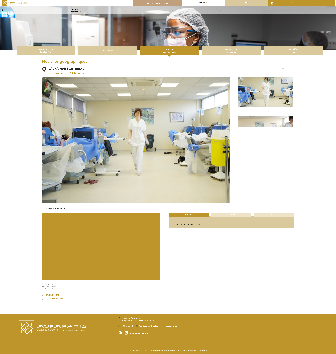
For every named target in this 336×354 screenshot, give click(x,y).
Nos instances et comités (231, 50)
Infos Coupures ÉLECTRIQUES (157, 3)
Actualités (312, 10)
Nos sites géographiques (169, 50)
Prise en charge (122, 10)
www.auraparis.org (139, 333)
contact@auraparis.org (56, 298)
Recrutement (264, 10)
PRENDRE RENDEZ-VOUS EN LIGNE (285, 3)
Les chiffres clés (293, 50)
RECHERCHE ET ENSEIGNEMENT (170, 10)
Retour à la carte (290, 68)
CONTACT (202, 3)
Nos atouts (108, 50)
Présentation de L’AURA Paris (46, 50)
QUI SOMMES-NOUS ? (28, 10)
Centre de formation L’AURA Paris (217, 10)
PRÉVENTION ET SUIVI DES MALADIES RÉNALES (75, 10)
